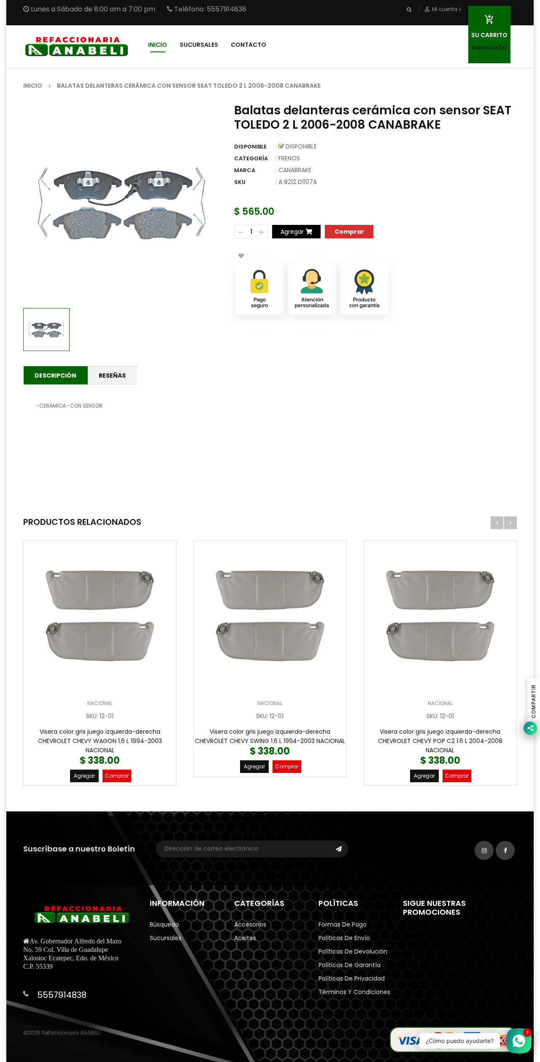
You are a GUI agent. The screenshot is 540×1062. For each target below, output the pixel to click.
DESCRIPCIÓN (55, 375)
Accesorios (250, 924)
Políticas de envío (344, 938)
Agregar (84, 775)
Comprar (117, 775)
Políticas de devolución (353, 951)
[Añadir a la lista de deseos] (241, 255)
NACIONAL (99, 703)
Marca (244, 170)
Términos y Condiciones (354, 992)
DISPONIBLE (250, 147)
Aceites (245, 938)
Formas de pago (343, 924)
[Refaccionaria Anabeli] (453, 1039)
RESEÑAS (112, 375)
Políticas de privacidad (352, 978)
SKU (240, 182)
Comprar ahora (349, 231)
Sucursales (165, 938)
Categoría (251, 158)
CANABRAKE (294, 170)
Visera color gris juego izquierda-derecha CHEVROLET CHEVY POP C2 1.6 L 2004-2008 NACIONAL (440, 740)
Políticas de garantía (350, 965)
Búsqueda (164, 924)
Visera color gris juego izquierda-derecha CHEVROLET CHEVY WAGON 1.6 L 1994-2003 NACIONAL (100, 740)
